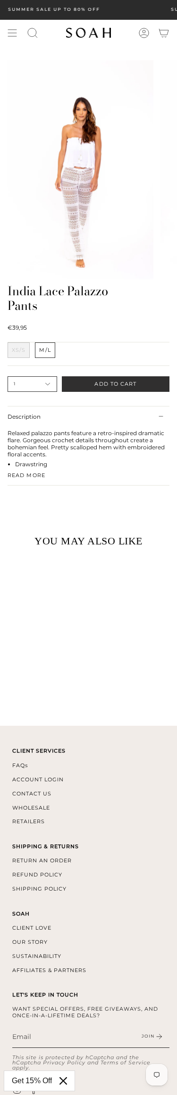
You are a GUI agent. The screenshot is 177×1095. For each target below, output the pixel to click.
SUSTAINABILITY (36, 956)
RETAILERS (28, 821)
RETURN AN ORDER (42, 860)
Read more (26, 475)
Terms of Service (126, 1062)
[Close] (63, 1081)
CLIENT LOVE (31, 928)
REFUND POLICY (37, 874)
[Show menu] (12, 33)
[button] (32, 33)
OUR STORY (30, 942)
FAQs (20, 765)
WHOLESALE (31, 807)
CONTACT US (31, 793)
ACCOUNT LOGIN (38, 779)
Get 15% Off (32, 1081)
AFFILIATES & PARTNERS (49, 970)
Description (24, 416)
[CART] (164, 33)
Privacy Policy (64, 1062)
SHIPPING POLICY (39, 888)
